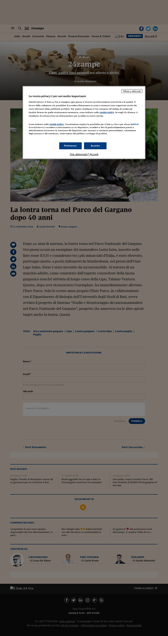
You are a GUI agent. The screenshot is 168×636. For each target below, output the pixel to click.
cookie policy (107, 112)
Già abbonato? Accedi (84, 154)
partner (135, 124)
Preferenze (70, 145)
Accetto (95, 145)
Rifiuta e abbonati (132, 91)
